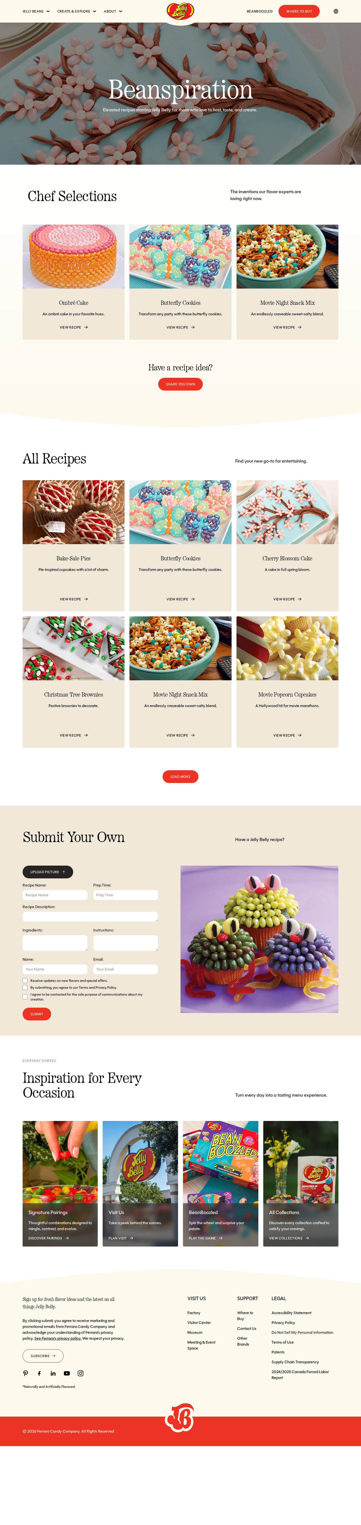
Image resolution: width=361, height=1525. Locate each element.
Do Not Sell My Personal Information (302, 1332)
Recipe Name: (34, 885)
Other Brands (243, 1341)
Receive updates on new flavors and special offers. (69, 980)
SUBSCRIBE (40, 1355)
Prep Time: (102, 885)
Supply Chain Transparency (295, 1362)
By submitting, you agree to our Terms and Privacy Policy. (73, 987)
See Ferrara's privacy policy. (58, 1338)
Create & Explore (73, 11)
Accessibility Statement (291, 1313)
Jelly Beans (33, 11)
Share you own (180, 384)
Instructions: (103, 930)
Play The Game (202, 1238)
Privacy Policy (283, 1322)
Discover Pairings (45, 1238)
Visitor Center (199, 1322)
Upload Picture (44, 872)
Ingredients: (33, 930)
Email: (98, 959)
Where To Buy (299, 11)
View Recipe (70, 327)
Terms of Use (283, 1342)
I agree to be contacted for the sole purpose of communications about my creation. (86, 997)
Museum (194, 1332)
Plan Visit (118, 1238)
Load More (180, 776)
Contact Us (246, 1328)
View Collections (286, 1238)
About (110, 11)
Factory (193, 1313)
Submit (36, 1014)
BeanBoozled (260, 11)
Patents (278, 1352)
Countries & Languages (335, 11)
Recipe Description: (39, 907)
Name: (28, 959)
